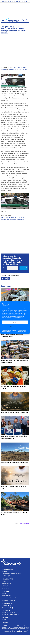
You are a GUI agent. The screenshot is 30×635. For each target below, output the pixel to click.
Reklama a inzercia (7, 569)
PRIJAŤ (15, 322)
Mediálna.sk (5, 620)
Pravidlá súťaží (6, 576)
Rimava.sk (5, 581)
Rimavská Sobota (22, 69)
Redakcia (4, 571)
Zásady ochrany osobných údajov (22, 331)
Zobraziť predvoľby (15, 327)
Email (4, 268)
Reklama (18, 1)
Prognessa (5, 622)
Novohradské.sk (6, 583)
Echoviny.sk (5, 586)
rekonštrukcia (12, 69)
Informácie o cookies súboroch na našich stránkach (9, 331)
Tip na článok (5, 588)
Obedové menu (6, 595)
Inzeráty (4, 1)
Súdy (24, 68)
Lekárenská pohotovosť (9, 600)
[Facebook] (2, 278)
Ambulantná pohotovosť (9, 598)
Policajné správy (17, 68)
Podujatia (11, 1)
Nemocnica (4, 69)
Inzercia (4, 593)
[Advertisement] (15, 49)
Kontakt (25, 1)
